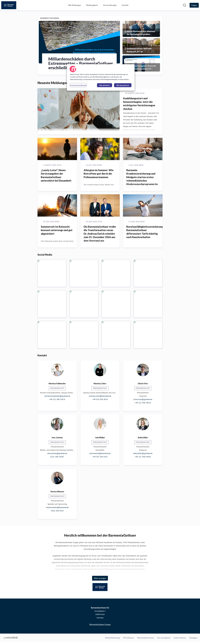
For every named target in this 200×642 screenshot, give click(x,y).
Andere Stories (180, 638)
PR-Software (128, 638)
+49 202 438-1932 (100, 456)
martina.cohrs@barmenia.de (100, 396)
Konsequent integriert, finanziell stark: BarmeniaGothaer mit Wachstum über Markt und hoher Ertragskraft (141, 67)
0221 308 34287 (57, 456)
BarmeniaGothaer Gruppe (100, 624)
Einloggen (193, 638)
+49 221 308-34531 (57, 399)
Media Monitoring (112, 638)
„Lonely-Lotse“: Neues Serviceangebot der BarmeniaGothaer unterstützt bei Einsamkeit (56, 175)
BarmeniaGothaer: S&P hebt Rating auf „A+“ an (139, 50)
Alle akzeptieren (122, 85)
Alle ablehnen (104, 85)
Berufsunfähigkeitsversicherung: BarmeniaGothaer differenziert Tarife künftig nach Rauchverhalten (145, 232)
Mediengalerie (92, 5)
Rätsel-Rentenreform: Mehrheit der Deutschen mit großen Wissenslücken (141, 33)
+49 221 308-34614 (143, 402)
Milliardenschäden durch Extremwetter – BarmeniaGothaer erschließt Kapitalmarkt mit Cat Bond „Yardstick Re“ (80, 63)
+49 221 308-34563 (143, 456)
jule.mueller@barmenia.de (100, 453)
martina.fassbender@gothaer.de (57, 396)
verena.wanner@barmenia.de (57, 507)
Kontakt (125, 5)
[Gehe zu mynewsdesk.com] (10, 637)
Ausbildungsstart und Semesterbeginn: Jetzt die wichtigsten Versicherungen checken (139, 103)
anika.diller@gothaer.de (142, 453)
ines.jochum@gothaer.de (57, 453)
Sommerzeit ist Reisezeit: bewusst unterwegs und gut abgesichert (56, 230)
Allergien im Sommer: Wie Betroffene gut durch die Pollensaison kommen (98, 174)
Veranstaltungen (110, 5)
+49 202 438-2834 (100, 399)
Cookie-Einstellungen (78, 85)
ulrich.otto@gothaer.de (142, 399)
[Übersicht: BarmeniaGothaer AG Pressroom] (8, 5)
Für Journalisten (163, 638)
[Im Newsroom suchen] (184, 5)
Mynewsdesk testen (145, 638)
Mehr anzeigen (100, 578)
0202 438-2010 (57, 510)
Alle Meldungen (74, 5)
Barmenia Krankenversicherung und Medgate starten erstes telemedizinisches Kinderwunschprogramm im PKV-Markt (142, 179)
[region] (101, 77)
